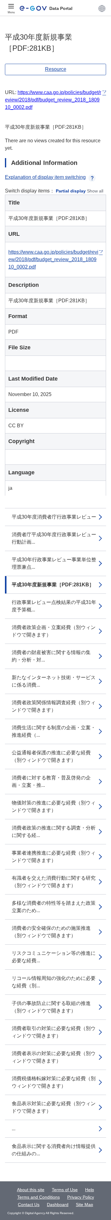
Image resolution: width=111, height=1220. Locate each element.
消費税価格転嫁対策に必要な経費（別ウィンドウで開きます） (54, 1082)
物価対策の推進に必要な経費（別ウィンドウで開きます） (54, 806)
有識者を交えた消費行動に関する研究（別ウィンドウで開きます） (54, 881)
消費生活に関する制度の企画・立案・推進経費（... (54, 731)
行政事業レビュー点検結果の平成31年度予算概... (54, 606)
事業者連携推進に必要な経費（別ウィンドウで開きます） (54, 856)
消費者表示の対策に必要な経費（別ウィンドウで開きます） (54, 1057)
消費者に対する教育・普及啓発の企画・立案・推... (51, 781)
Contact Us (28, 1204)
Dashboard (57, 1204)
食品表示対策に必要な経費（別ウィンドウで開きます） (54, 1107)
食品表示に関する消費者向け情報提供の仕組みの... (54, 1150)
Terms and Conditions (38, 1197)
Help (89, 1189)
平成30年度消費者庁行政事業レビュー (54, 516)
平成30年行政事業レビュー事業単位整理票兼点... (54, 563)
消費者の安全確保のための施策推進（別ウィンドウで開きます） (51, 931)
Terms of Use (65, 1189)
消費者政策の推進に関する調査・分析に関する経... (54, 831)
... (13, 1128)
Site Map (84, 1204)
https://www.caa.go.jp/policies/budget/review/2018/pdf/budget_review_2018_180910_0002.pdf (53, 100)
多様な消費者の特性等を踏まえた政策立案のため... (54, 906)
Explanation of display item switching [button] (45, 177)
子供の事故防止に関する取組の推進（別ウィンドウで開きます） (51, 1007)
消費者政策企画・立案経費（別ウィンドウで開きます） (54, 631)
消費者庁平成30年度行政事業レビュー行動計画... (54, 538)
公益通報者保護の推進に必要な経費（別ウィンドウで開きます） (51, 756)
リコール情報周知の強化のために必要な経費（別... (54, 982)
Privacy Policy (80, 1197)
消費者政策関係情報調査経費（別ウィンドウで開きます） (54, 706)
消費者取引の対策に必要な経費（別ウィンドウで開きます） (54, 1032)
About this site (30, 1189)
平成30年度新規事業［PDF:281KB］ (53, 584)
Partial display (71, 190)
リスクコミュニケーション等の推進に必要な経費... (54, 957)
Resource (55, 69)
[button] (102, 8)
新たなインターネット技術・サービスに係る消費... (54, 681)
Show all (95, 190)
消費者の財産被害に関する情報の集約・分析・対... (51, 656)
